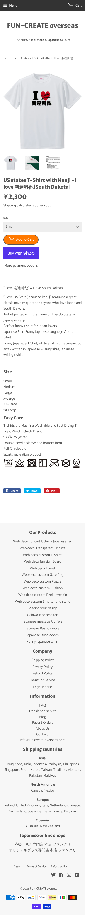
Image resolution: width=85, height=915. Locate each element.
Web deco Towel (42, 568)
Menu (13, 5)
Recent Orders (42, 723)
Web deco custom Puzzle (42, 582)
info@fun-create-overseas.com (42, 740)
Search (18, 866)
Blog (42, 717)
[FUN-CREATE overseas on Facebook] (61, 876)
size (5, 217)
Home (7, 58)
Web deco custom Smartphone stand (42, 602)
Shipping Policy (43, 660)
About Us (43, 728)
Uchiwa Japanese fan (42, 615)
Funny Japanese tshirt (42, 642)
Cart (78, 5)
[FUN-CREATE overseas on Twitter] (53, 876)
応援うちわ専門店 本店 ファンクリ (43, 844)
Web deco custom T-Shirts (42, 555)
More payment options (21, 266)
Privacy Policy (42, 667)
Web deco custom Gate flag (42, 575)
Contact (42, 734)
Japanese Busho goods (43, 628)
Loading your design (42, 608)
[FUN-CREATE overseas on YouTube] (77, 876)
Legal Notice (42, 687)
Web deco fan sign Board (42, 561)
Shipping (9, 205)
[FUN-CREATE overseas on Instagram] (69, 876)
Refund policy (59, 866)
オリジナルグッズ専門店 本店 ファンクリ (42, 850)
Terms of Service (42, 680)
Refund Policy (42, 673)
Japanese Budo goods (43, 635)
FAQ (42, 705)
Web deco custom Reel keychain (42, 595)
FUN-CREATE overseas (42, 26)
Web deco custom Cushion (43, 588)
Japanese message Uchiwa (42, 621)
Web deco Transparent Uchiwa (43, 548)
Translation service (42, 711)
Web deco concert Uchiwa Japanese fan (42, 541)
